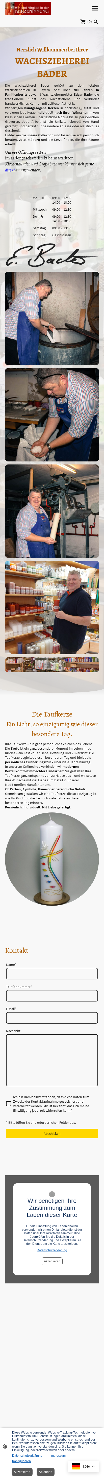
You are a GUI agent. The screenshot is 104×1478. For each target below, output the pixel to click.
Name (11, 964)
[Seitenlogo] (28, 8)
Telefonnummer (19, 986)
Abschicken (52, 1133)
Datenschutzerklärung (52, 1250)
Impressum (58, 1455)
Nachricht (13, 1031)
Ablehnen (45, 1472)
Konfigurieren (21, 1461)
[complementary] (83, 1467)
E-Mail (11, 1009)
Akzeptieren (52, 1261)
